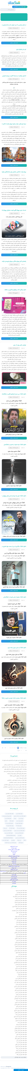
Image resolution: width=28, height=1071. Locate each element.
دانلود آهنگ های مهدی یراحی (21, 958)
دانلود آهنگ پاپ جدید (19, 833)
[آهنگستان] (14, 3)
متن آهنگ (19, 840)
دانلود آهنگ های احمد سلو (22, 924)
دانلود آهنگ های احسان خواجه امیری (19, 906)
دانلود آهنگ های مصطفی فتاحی (20, 1004)
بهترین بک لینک (14, 857)
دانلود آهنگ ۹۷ (18, 826)
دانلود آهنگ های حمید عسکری (21, 1002)
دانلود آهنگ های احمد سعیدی (21, 1008)
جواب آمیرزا (14, 874)
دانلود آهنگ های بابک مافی (21, 1034)
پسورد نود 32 (14, 848)
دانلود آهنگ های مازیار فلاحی (21, 964)
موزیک (15, 818)
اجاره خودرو (14, 861)
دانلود (6, 821)
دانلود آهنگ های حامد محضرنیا (21, 980)
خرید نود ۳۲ (14, 859)
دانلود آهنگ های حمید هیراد (21, 890)
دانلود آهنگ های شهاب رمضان (21, 1032)
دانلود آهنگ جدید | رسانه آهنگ (10, 842)
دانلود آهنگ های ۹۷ (19, 823)
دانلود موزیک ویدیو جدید (6, 816)
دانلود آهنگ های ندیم (22, 954)
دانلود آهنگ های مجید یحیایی (21, 968)
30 (26, 750)
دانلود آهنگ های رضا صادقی (21, 908)
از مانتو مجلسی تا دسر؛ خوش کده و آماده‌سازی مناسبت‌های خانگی (14, 760)
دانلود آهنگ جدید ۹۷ (9, 823)
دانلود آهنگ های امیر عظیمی (21, 960)
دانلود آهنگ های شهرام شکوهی (21, 1028)
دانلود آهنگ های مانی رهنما (21, 1048)
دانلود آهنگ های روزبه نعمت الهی (20, 1016)
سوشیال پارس (14, 878)
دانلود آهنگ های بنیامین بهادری (21, 1030)
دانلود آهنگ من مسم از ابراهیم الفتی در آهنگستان (13, 394)
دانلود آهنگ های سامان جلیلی (21, 904)
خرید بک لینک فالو (14, 846)
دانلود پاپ (19, 835)
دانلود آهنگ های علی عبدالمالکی (20, 926)
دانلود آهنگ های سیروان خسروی (20, 1010)
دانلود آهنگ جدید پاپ (9, 833)
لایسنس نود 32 (14, 851)
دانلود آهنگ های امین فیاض (21, 994)
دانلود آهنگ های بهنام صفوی (21, 952)
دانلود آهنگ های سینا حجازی (21, 1020)
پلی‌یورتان (14, 883)
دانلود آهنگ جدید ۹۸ (20, 828)
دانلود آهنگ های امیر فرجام (21, 1024)
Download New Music (8, 838)
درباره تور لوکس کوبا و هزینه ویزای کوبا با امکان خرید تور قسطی (14, 767)
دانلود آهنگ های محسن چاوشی (21, 932)
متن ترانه (5, 828)
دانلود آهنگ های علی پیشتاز (21, 1050)
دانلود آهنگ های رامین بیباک (21, 1014)
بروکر (25, 178)
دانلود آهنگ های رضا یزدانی (21, 940)
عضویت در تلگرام (21, 1070)
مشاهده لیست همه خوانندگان (20, 1057)
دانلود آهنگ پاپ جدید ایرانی (19, 830)
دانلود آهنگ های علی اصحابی (21, 988)
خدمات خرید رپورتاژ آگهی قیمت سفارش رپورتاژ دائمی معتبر (15, 771)
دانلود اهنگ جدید (8, 818)
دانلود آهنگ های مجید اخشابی (21, 946)
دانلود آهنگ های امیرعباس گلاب (21, 990)
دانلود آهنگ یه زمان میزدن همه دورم (17, 648)
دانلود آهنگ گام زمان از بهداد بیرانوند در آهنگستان (17, 802)
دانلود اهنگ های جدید (9, 813)
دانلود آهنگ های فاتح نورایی (21, 936)
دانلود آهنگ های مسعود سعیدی (21, 950)
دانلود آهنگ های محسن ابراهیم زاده (20, 896)
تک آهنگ (23, 28)
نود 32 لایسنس (14, 876)
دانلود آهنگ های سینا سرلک (21, 1000)
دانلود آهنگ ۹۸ (12, 828)
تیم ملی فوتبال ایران (21, 49)
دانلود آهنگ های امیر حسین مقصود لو (19, 910)
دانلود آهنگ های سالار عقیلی (21, 956)
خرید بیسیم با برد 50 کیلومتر (14, 866)
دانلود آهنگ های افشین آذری (21, 978)
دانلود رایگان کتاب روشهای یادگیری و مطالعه (15, 290)
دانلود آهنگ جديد (19, 813)
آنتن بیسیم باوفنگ (14, 869)
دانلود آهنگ (21, 842)
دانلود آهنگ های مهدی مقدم (21, 930)
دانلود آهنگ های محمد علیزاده (21, 898)
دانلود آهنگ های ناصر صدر (22, 1042)
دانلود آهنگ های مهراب (22, 974)
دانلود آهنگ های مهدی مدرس (21, 1026)
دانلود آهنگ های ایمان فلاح (21, 1006)
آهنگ (25, 840)
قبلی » (18, 750)
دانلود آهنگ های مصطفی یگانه (21, 1038)
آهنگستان (13, 840)
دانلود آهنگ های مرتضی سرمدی (20, 986)
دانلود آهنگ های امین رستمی (21, 992)
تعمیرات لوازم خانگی (14, 880)
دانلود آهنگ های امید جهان (21, 912)
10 (5, 748)
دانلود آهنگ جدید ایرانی (20, 838)
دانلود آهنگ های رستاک (22, 1022)
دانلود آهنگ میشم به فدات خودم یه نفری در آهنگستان (16, 793)
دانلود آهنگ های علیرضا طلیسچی (20, 962)
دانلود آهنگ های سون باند (22, 972)
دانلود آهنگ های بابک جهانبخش (20, 998)
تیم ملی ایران (24, 56)
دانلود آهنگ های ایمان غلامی (21, 984)
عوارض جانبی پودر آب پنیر (19, 345)
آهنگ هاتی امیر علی (23, 914)
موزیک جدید (21, 818)
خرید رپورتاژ (14, 868)
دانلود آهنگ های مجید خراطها (21, 1018)
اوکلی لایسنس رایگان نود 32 (14, 849)
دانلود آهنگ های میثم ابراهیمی (21, 900)
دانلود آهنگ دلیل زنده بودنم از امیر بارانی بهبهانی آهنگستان (15, 785)
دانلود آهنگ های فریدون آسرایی (20, 944)
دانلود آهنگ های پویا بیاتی (22, 920)
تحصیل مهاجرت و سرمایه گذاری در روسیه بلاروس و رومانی (15, 765)
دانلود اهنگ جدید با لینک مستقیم (20, 816)
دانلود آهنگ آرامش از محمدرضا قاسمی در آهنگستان (17, 800)
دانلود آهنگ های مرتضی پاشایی (21, 918)
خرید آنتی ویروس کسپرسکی (14, 856)
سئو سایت (14, 853)
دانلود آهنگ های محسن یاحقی (21, 996)
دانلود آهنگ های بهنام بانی (22, 892)
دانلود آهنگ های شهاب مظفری (21, 938)
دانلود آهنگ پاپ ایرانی (8, 830)
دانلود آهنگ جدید (5, 840)
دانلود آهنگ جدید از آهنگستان (20, 7)
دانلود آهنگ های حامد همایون (21, 894)
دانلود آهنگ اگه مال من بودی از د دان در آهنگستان (17, 796)
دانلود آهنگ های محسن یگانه (21, 970)
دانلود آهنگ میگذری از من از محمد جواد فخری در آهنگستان (15, 787)
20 (2, 748)
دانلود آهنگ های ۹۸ (10, 826)
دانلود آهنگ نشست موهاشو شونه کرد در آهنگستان (17, 798)
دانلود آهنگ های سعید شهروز (21, 1046)
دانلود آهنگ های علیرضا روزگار (21, 916)
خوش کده (14, 881)
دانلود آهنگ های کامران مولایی (21, 1012)
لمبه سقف (14, 863)
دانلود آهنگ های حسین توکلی (21, 1044)
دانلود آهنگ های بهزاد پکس (21, 922)
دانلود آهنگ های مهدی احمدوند (21, 902)
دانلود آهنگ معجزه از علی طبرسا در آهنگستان (14, 597)
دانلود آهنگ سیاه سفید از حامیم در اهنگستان (15, 445)
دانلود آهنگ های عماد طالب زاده (20, 982)
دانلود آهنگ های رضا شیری (21, 966)
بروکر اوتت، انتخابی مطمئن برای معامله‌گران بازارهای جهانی (15, 769)
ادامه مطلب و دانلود (14, 43)
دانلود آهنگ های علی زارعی (21, 1040)
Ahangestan (8, 1066)
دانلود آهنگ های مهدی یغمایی (21, 942)
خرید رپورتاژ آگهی (18, 241)
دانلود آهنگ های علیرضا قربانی (21, 1052)
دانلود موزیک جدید (19, 821)
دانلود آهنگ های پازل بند (22, 976)
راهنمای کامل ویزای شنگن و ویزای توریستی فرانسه (13, 261)
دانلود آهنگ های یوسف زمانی (21, 1036)
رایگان (14, 854)
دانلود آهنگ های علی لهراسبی (21, 948)
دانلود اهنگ (12, 821)
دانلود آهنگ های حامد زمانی (21, 928)
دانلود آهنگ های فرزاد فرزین (21, 934)
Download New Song (11, 835)
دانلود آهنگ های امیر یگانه (22, 1054)
